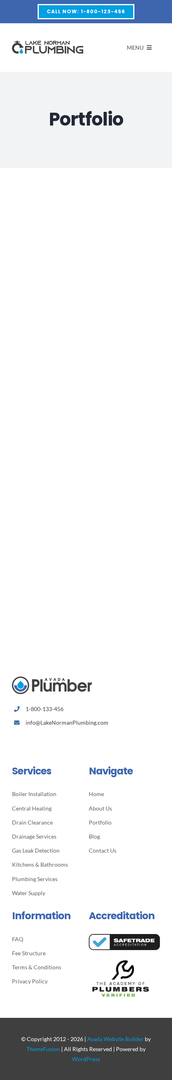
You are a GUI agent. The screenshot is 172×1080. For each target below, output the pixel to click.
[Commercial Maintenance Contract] (86, 197)
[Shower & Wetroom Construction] (86, 336)
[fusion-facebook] (14, 741)
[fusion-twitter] (26, 741)
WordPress (86, 1059)
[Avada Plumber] (47, 42)
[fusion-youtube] (64, 741)
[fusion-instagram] (39, 741)
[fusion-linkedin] (51, 741)
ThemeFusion (43, 1049)
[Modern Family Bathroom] (86, 476)
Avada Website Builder (115, 1038)
